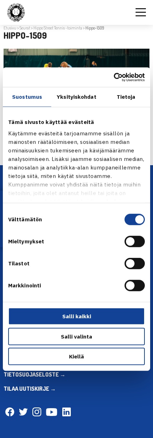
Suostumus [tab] (27, 96)
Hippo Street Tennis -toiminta (57, 28)
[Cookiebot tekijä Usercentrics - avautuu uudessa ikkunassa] (114, 77)
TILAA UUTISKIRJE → (30, 388)
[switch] (135, 241)
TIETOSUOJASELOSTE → (34, 374)
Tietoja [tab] (126, 96)
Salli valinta (76, 336)
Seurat (25, 28)
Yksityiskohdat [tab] (76, 96)
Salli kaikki (76, 316)
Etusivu (10, 28)
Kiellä (76, 356)
